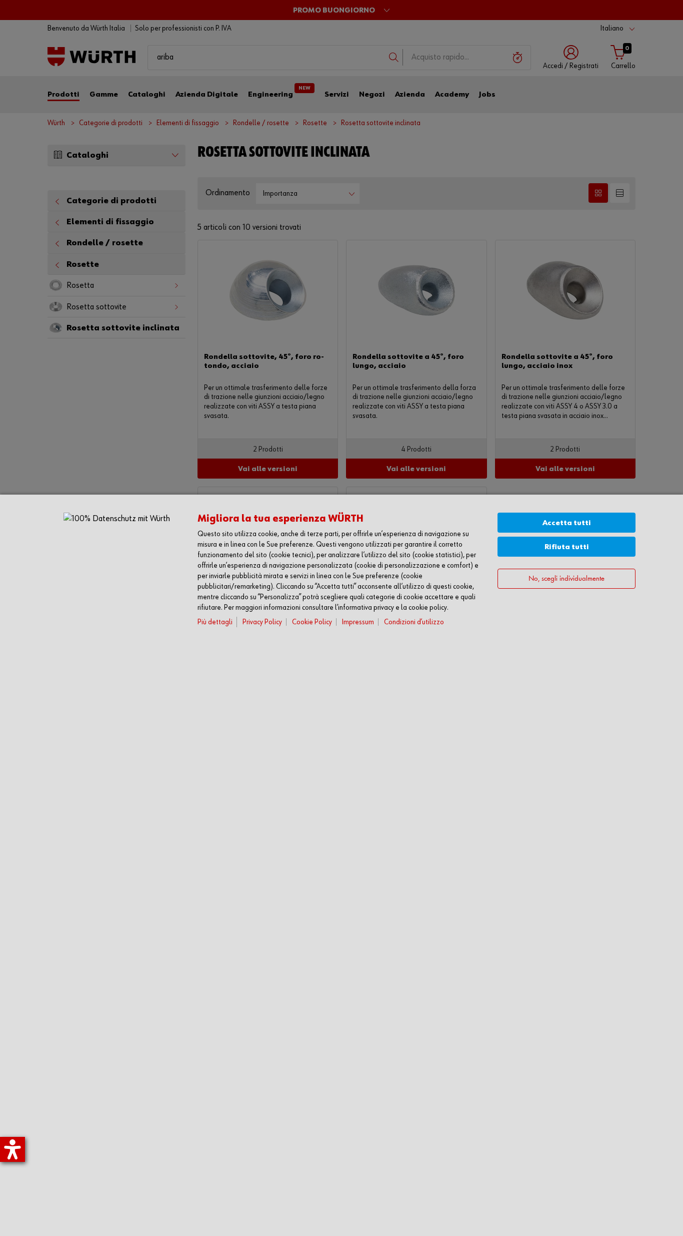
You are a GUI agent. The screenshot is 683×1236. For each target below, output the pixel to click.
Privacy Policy (262, 622)
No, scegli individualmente (566, 578)
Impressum (358, 622)
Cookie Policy (312, 622)
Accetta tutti (566, 523)
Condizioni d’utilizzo (414, 622)
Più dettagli (215, 622)
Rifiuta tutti (566, 547)
